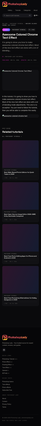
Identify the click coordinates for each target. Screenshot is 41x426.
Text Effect (7, 367)
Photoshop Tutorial (16, 23)
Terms (4, 407)
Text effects (6, 384)
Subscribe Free (7, 390)
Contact (4, 401)
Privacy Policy (6, 404)
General (5, 370)
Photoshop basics (8, 381)
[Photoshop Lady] (14, 4)
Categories (27, 10)
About (35, 10)
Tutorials (18, 10)
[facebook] (4, 350)
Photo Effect (7, 362)
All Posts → (5, 373)
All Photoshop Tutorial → (12, 136)
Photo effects (6, 387)
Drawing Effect (8, 364)
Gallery (10, 10)
